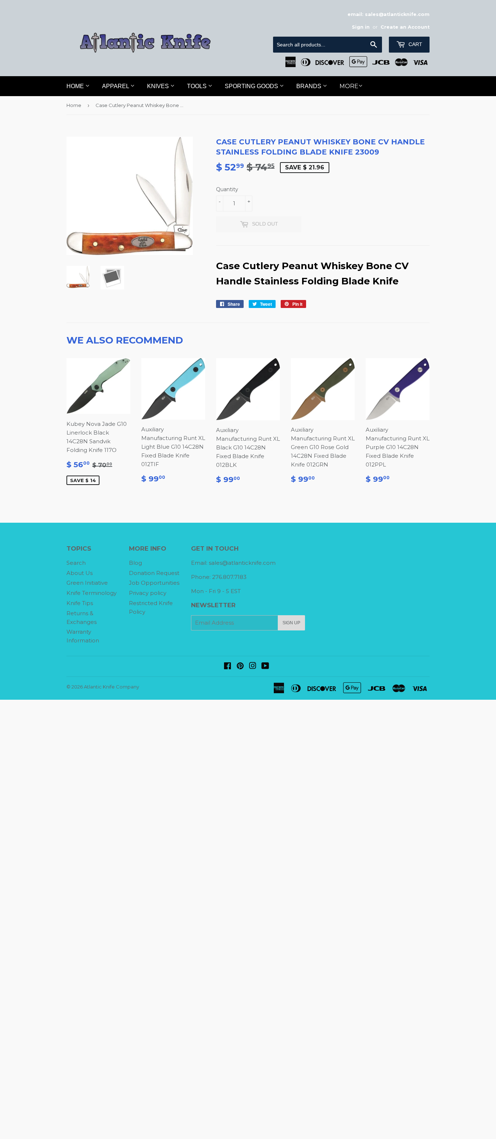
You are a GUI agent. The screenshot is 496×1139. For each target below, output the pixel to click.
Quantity (227, 189)
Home (75, 86)
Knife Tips (79, 603)
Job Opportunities (154, 582)
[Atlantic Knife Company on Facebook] (227, 666)
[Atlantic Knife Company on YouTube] (265, 666)
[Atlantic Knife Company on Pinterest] (240, 666)
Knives (158, 86)
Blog (135, 562)
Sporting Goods (252, 86)
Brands (309, 86)
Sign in (361, 27)
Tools (197, 86)
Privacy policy (147, 592)
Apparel (116, 86)
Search (76, 562)
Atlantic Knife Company (111, 687)
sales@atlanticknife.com (242, 562)
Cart (414, 44)
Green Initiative (87, 582)
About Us (79, 573)
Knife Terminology (91, 592)
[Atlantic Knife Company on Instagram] (252, 666)
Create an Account (405, 27)
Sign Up (291, 622)
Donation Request (154, 573)
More (349, 86)
